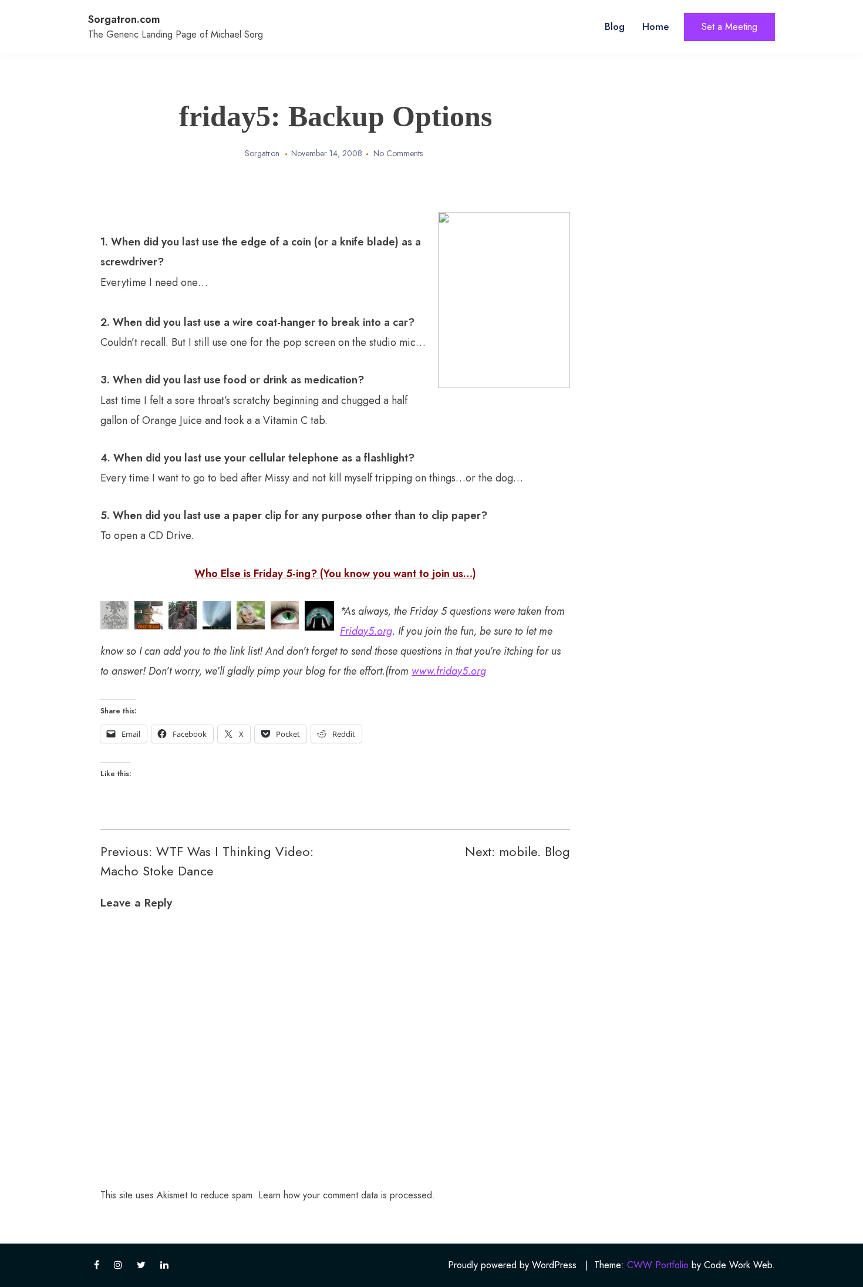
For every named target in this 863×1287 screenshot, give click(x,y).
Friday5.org (366, 631)
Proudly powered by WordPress (512, 1265)
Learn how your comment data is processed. (346, 1195)
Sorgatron (262, 153)
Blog (615, 26)
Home (655, 26)
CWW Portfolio (658, 1265)
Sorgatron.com (124, 19)
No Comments (398, 153)
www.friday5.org (449, 671)
